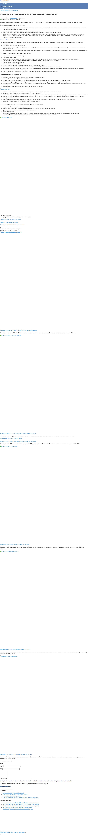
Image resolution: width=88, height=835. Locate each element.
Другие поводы (6, 8)
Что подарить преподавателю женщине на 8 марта (12, 224)
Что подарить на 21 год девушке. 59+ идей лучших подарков (17, 807)
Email (1, 766)
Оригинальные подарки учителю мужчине (13, 793)
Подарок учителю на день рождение (9, 222)
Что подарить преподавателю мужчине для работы (15, 794)
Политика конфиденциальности (13, 832)
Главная (2, 10)
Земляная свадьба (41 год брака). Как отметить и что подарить (18, 809)
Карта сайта (3, 832)
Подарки (5, 3)
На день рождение (7, 6)
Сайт (1, 768)
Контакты (23, 832)
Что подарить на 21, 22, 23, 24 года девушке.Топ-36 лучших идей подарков (21, 806)
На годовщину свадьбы (8, 5)
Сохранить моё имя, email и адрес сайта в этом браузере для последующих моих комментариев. (25, 783)
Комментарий (3, 778)
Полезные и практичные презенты (11, 796)
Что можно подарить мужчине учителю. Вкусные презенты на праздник (20, 797)
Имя (1, 763)
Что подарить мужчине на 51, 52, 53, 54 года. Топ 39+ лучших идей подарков (21, 802)
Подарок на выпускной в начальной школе (10, 219)
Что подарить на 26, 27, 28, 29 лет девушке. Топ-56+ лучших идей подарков (21, 804)
